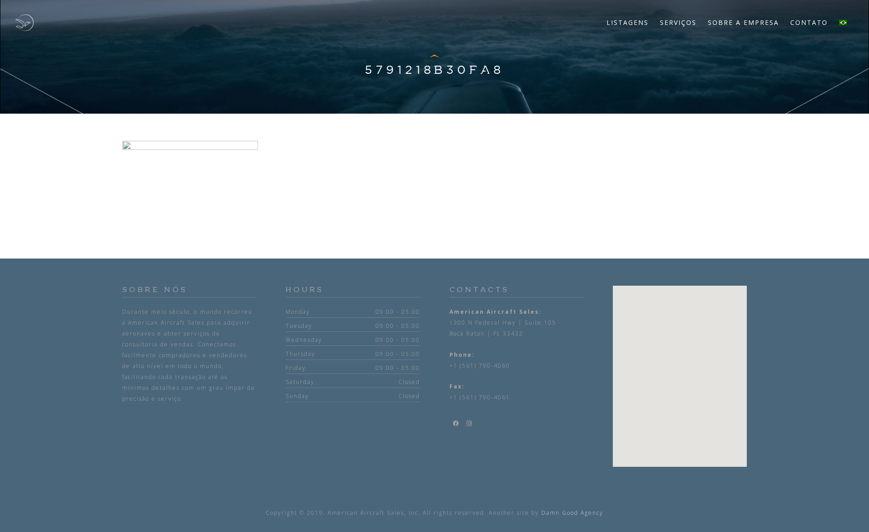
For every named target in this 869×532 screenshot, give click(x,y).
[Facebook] (456, 423)
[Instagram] (470, 423)
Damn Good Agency (572, 513)
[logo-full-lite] (24, 22)
